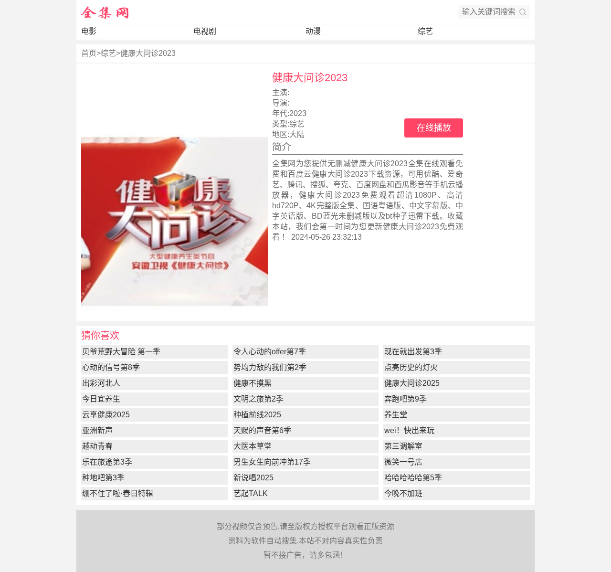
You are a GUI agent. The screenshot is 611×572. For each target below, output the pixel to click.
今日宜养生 (101, 399)
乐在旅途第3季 (107, 462)
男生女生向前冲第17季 (272, 462)
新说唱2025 (253, 478)
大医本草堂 (252, 446)
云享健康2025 (106, 415)
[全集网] (105, 12)
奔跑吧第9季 (405, 399)
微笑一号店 (403, 462)
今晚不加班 (403, 493)
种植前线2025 (257, 415)
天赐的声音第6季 (262, 430)
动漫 (313, 31)
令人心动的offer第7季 (269, 352)
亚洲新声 (97, 430)
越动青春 (97, 446)
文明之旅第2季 (258, 399)
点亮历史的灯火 (411, 367)
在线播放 (434, 128)
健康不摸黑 (252, 383)
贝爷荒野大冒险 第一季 (121, 352)
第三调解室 (403, 446)
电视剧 (204, 31)
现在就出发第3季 (413, 352)
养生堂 (395, 415)
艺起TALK (250, 493)
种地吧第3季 (103, 478)
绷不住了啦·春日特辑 (117, 493)
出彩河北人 (101, 383)
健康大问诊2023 (148, 53)
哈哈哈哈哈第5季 (413, 478)
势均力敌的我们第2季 (269, 367)
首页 (88, 53)
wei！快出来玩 (409, 430)
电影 (88, 31)
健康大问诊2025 (412, 383)
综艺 (425, 31)
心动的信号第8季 (111, 367)
